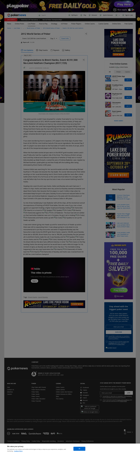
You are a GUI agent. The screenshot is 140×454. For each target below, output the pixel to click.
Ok (79, 449)
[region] (70, 449)
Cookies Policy (18, 451)
